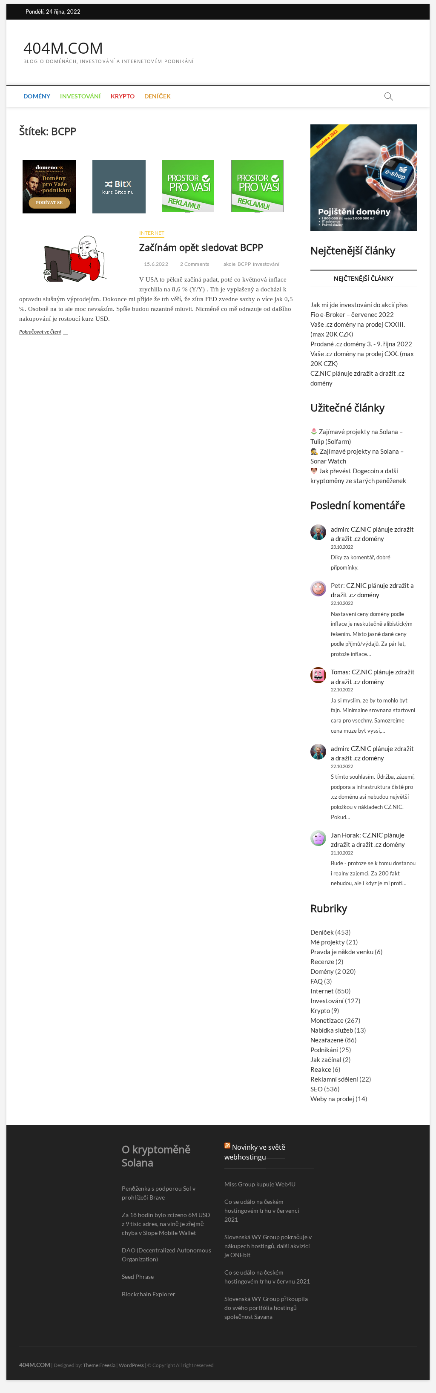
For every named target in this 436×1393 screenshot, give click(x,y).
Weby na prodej (332, 1098)
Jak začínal (325, 1059)
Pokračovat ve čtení (49, 332)
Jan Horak (345, 835)
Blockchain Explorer (148, 1294)
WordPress (131, 1365)
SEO (316, 1089)
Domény (36, 96)
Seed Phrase (138, 1276)
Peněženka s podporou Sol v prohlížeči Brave (158, 1193)
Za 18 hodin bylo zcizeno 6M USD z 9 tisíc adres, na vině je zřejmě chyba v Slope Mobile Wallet (166, 1223)
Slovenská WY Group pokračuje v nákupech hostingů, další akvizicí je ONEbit (268, 1245)
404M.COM (63, 48)
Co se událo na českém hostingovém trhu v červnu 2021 (267, 1277)
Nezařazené (327, 1040)
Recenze (322, 961)
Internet (152, 233)
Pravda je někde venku (341, 952)
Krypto (123, 96)
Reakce (320, 1069)
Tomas (340, 672)
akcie (229, 264)
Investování (80, 96)
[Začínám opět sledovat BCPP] (74, 257)
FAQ (316, 981)
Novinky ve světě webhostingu (254, 1152)
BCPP (244, 264)
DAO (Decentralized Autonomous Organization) (166, 1254)
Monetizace (327, 1020)
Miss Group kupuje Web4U (259, 1184)
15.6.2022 (155, 264)
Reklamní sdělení (334, 1079)
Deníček (157, 96)
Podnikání (324, 1049)
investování (266, 264)
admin (339, 529)
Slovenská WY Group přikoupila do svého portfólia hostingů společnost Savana (266, 1307)
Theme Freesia (99, 1365)
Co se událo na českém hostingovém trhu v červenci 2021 (261, 1210)
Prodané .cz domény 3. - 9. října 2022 (361, 344)
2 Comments (194, 264)
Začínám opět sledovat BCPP (201, 247)
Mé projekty (327, 942)
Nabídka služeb (331, 1030)
